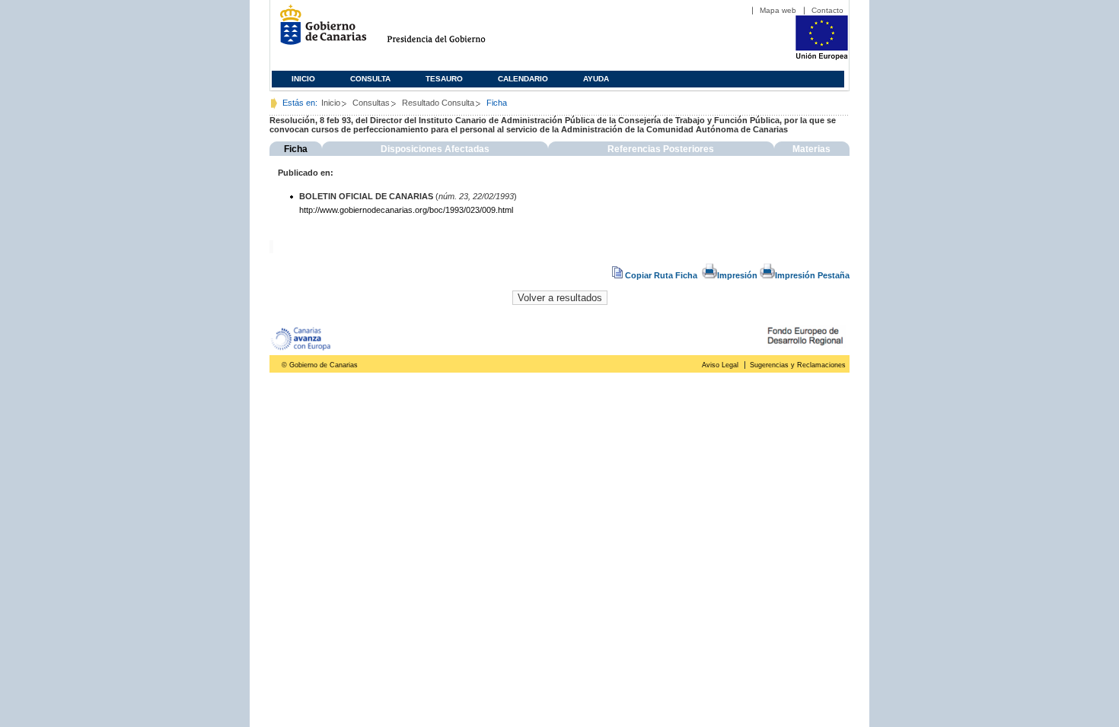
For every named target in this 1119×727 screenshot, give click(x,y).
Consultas (371, 102)
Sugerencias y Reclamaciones (798, 365)
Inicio (303, 79)
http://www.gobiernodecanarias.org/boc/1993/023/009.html (406, 209)
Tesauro (444, 79)
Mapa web (778, 10)
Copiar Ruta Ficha (661, 275)
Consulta (370, 79)
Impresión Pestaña (812, 275)
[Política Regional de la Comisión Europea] (822, 57)
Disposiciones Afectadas (435, 149)
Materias (811, 149)
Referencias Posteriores (660, 149)
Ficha (296, 149)
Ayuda (596, 79)
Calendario (523, 79)
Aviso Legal (720, 365)
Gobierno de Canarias (318, 31)
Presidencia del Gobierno (450, 31)
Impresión (737, 275)
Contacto (827, 10)
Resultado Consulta (438, 102)
